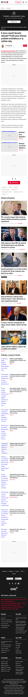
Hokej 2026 (18, 645)
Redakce (11, 571)
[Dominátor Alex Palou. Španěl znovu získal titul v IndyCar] (5, 533)
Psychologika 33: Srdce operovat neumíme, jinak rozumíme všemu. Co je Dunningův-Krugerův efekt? (18, 493)
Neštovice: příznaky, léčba (6, 619)
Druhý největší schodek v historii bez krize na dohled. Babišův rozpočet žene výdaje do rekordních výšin (18, 390)
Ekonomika (18, 658)
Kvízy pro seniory (4, 623)
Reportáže (9, 8)
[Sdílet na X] (15, 179)
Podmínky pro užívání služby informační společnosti (13, 687)
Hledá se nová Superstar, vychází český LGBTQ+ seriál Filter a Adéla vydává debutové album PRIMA (17, 458)
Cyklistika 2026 (19, 652)
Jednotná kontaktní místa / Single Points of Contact (14, 691)
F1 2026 (17, 649)
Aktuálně (3, 614)
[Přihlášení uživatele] (23, 2)
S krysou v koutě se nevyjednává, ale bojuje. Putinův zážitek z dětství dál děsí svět (14, 325)
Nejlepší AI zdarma (5, 665)
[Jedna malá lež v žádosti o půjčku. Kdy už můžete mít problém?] (13, 338)
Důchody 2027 (18, 665)
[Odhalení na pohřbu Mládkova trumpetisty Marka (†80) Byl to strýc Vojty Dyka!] (5, 364)
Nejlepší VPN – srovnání (6, 669)
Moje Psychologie (5, 599)
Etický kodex (7, 693)
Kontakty (4, 571)
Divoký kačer (3, 652)
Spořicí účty (18, 663)
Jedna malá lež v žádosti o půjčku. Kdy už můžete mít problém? (13, 348)
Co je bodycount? (4, 627)
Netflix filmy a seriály (5, 671)
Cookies (22, 688)
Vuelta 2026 (15, 609)
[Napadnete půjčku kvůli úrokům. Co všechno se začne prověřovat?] (5, 448)
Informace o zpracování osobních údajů (12, 688)
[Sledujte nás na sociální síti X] (9, 583)
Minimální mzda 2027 (20, 667)
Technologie (4, 658)
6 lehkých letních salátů (20, 632)
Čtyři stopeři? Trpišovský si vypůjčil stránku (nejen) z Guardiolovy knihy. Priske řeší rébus (18, 411)
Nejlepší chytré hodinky (5, 667)
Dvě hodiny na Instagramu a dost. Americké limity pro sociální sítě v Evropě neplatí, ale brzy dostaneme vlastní (17, 511)
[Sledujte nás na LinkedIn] (18, 583)
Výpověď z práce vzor (5, 650)
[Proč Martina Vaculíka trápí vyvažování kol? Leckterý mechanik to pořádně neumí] (5, 379)
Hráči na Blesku (19, 599)
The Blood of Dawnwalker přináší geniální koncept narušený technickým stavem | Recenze (18, 427)
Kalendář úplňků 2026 (5, 625)
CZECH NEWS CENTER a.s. (19, 679)
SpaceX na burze (4, 661)
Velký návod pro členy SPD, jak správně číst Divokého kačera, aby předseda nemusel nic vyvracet (13, 245)
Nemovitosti (7, 603)
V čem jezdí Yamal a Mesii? (6, 621)
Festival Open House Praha (8, 51)
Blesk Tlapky (12, 599)
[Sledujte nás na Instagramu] (15, 583)
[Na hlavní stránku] (4, 2)
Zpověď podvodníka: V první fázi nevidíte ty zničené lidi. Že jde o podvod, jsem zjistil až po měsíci (14, 271)
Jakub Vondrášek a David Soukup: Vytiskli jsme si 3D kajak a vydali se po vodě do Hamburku (18, 476)
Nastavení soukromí (9, 690)
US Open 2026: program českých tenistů (12, 608)
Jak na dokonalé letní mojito (21, 630)
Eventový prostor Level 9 (11, 607)
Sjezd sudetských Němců (6, 644)
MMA (17, 641)
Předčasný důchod (19, 661)
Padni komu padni (4, 648)
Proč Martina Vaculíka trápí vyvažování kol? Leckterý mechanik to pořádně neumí (18, 376)
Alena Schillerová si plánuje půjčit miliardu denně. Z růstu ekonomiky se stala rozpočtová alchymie (13, 299)
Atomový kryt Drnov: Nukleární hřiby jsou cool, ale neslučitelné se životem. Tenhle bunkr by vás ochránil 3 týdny (23, 145)
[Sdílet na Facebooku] (12, 179)
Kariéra (14, 573)
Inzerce (17, 571)
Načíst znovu (14, 21)
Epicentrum (3, 617)
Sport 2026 (19, 638)
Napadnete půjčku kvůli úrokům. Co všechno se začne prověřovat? (18, 444)
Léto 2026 (18, 614)
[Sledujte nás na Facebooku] (12, 583)
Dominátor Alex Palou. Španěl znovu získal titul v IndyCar (17, 530)
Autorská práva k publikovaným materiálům (13, 685)
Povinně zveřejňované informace (17, 693)
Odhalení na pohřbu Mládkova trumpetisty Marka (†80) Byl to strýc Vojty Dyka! (18, 360)
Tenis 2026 (18, 647)
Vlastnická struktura (18, 690)
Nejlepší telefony (4, 663)
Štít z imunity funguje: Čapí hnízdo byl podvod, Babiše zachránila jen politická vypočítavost (13, 219)
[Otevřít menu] (26, 2)
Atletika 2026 (18, 651)
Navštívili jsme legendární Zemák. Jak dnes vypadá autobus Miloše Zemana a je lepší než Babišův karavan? (23, 134)
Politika (3, 638)
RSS (22, 571)
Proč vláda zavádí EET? (6, 646)
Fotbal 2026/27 (18, 643)
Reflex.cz (3, 8)
